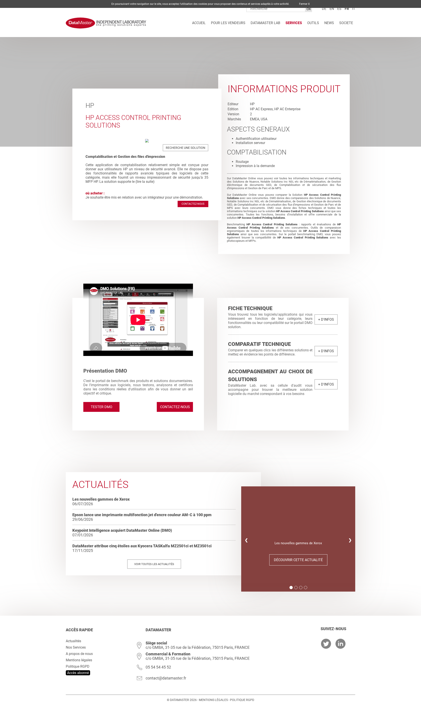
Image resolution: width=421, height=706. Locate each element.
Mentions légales (79, 660)
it (353, 9)
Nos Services (76, 647)
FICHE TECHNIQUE (250, 308)
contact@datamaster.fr (166, 678)
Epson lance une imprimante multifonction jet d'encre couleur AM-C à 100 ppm (142, 514)
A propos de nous (79, 654)
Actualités (73, 641)
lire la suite (145, 182)
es (339, 9)
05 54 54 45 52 (158, 667)
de (324, 9)
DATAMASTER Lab (265, 23)
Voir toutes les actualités (154, 564)
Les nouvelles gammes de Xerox (101, 499)
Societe (346, 23)
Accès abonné (78, 673)
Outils (313, 23)
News (329, 23)
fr (347, 9)
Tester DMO (101, 407)
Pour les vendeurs (228, 23)
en (332, 9)
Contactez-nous (193, 203)
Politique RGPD (77, 666)
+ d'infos (326, 319)
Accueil (199, 23)
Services (293, 23)
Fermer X (304, 3)
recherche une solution (185, 147)
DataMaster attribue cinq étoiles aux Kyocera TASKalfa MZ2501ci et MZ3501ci (142, 546)
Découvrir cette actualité (298, 560)
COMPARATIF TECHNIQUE (259, 344)
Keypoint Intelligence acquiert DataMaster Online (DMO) (122, 530)
